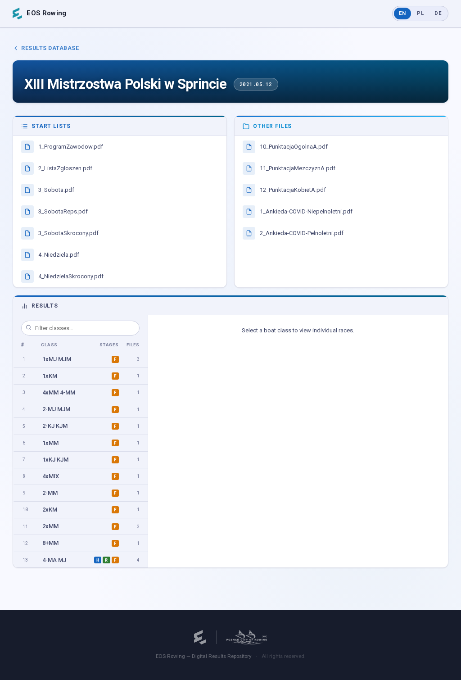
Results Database (50, 48)
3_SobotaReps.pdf (63, 211)
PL (420, 13)
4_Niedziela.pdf (58, 254)
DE (438, 13)
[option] (80, 359)
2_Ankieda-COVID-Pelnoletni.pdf (301, 233)
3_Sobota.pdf (56, 189)
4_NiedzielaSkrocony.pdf (71, 276)
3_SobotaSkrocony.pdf (68, 233)
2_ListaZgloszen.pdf (65, 168)
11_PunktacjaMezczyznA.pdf (297, 168)
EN (402, 13)
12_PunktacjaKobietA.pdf (293, 189)
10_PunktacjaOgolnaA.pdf (294, 146)
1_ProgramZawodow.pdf (70, 146)
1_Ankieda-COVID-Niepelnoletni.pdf (306, 211)
